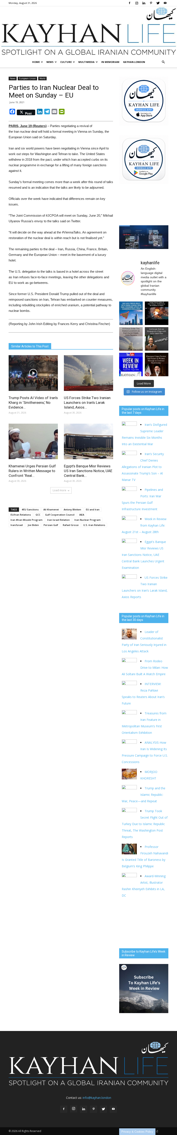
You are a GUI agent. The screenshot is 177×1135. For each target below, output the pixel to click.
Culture (66, 62)
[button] (163, 62)
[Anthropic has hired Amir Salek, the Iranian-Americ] (156, 339)
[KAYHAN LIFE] (88, 31)
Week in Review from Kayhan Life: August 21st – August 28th (144, 525)
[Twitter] (158, 3)
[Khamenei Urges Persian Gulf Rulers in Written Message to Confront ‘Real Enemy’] (33, 441)
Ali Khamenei (51, 509)
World (42, 78)
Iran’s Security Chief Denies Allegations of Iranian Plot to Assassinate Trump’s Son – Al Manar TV (143, 467)
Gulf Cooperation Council (59, 514)
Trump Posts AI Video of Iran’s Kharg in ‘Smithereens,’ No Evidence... (33, 402)
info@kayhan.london (97, 1098)
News (50, 62)
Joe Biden (33, 525)
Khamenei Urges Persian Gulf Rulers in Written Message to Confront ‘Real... (32, 471)
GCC (38, 514)
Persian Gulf (51, 525)
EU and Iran (93, 509)
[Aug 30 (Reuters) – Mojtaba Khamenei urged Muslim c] (156, 364)
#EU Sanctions (30, 509)
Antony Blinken (72, 509)
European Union (27, 78)
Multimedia (86, 62)
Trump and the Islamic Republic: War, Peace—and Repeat (143, 794)
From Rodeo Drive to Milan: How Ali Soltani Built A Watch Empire (145, 667)
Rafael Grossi (71, 525)
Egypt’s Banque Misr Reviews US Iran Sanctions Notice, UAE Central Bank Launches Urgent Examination (144, 555)
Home (36, 62)
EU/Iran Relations (21, 514)
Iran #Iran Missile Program (27, 519)
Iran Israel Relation (58, 519)
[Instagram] (136, 3)
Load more (59, 490)
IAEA (81, 514)
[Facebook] (129, 3)
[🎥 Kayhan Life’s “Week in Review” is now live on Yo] (131, 364)
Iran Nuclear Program (87, 519)
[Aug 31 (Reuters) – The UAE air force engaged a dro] (131, 313)
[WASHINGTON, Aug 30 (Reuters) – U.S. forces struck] (131, 339)
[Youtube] (165, 3)
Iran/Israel (17, 525)
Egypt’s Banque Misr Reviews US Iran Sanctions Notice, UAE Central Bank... (88, 471)
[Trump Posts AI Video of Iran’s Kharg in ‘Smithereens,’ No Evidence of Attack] (33, 373)
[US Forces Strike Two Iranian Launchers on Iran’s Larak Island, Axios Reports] (88, 373)
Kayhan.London (134, 62)
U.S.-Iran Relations (94, 525)
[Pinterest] (151, 3)
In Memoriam (110, 62)
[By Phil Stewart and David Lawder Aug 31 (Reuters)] (156, 313)
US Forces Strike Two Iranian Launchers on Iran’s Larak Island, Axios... (87, 402)
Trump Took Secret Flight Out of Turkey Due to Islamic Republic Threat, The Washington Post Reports (145, 824)
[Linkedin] (144, 3)
